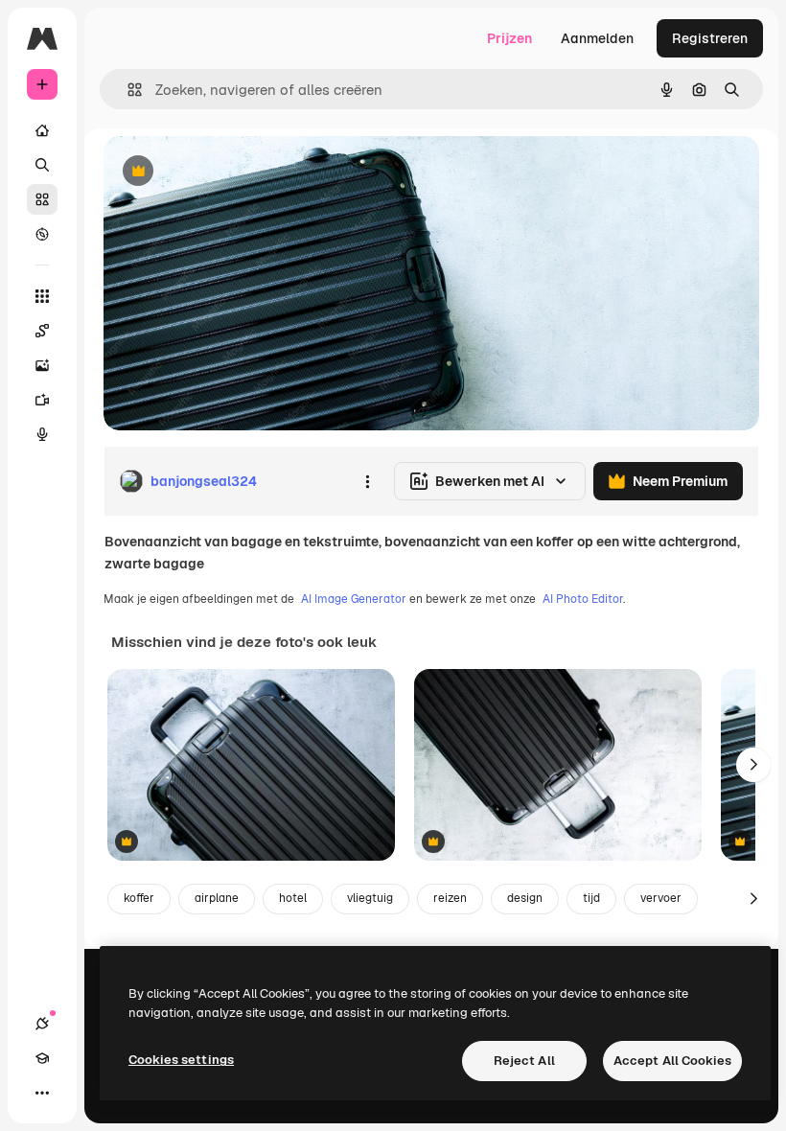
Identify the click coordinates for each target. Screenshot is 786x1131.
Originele (229, 172)
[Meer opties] (367, 481)
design (525, 898)
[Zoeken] (42, 165)
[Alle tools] (42, 296)
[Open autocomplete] (127, 89)
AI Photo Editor (583, 599)
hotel (293, 898)
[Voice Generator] (42, 434)
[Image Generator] (42, 365)
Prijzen (509, 38)
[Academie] (42, 1058)
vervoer (661, 898)
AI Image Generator (353, 599)
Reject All (524, 1060)
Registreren (710, 38)
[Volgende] (753, 765)
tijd (591, 898)
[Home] (42, 130)
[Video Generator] (42, 399)
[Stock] (42, 199)
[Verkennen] (42, 234)
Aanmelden (597, 38)
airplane (217, 898)
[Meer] (42, 1092)
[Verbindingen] (42, 1023)
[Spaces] (42, 330)
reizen (450, 898)
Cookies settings (181, 1059)
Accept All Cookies (672, 1060)
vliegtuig (370, 898)
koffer (139, 898)
